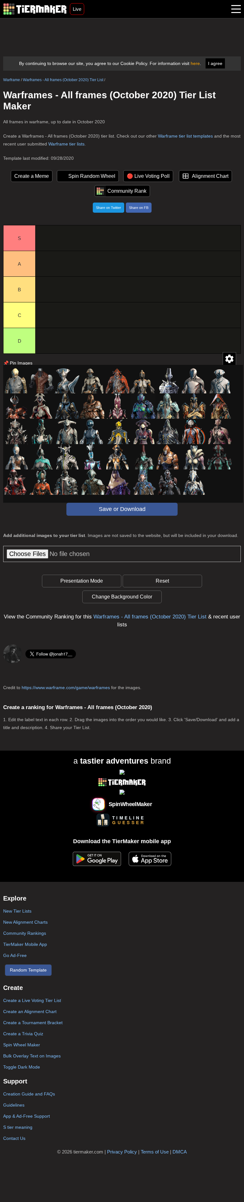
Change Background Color (122, 596)
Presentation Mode (81, 581)
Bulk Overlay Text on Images (32, 1055)
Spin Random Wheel (91, 176)
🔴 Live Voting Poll (148, 176)
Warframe (11, 80)
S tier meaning (17, 1127)
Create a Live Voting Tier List (32, 1000)
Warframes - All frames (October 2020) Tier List (63, 80)
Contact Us (14, 1138)
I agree (215, 63)
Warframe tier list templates (185, 136)
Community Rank (126, 191)
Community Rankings (24, 933)
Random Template (28, 970)
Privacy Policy (122, 1151)
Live (77, 9)
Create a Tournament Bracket (33, 1022)
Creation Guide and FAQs (29, 1093)
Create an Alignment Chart (30, 1011)
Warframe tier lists (66, 143)
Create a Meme (31, 176)
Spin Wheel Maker (21, 1044)
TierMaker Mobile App (25, 944)
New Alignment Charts (25, 922)
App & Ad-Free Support (26, 1116)
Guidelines (13, 1105)
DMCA (180, 1151)
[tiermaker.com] (35, 9)
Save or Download (122, 509)
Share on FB (138, 208)
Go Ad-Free (15, 955)
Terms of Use (155, 1151)
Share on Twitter (108, 208)
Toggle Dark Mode (21, 1067)
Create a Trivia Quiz (23, 1033)
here (195, 63)
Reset (162, 581)
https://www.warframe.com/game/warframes (66, 687)
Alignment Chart (210, 176)
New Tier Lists (17, 911)
